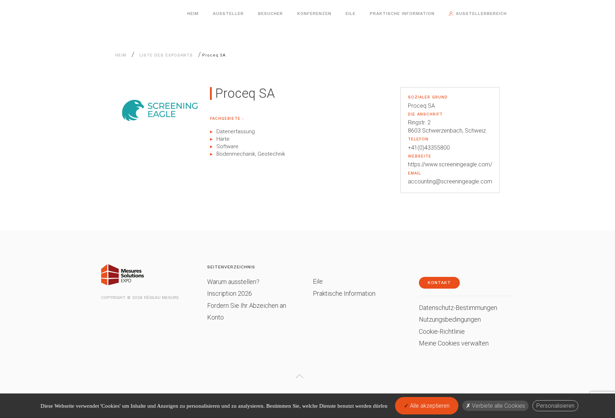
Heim (193, 13)
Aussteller (228, 13)
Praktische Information (402, 13)
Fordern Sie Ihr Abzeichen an (246, 305)
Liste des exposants (166, 55)
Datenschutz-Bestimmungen (458, 307)
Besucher (270, 13)
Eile (351, 13)
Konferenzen (314, 13)
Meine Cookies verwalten (454, 343)
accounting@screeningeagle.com (450, 181)
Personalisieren (555, 405)
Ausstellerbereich (481, 13)
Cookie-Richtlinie (442, 331)
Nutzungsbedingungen (450, 319)
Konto (215, 317)
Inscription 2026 (229, 293)
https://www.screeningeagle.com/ (450, 164)
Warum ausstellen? (233, 281)
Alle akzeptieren (429, 405)
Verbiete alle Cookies (498, 405)
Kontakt (439, 282)
